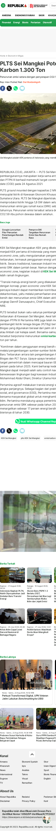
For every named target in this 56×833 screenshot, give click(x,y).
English (47, 778)
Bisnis (25, 22)
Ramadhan (27, 782)
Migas (20, 56)
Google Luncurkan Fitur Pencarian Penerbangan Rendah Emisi (12, 233)
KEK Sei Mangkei (8, 438)
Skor (46, 761)
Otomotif (47, 22)
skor (41, 15)
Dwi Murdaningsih (31, 82)
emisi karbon (50, 438)
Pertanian (35, 22)
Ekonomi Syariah (25, 15)
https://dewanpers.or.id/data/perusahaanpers (24, 817)
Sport (46, 770)
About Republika (8, 796)
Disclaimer (5, 801)
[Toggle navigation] (3, 5)
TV (1, 782)
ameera (6, 15)
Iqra (24, 766)
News (3, 770)
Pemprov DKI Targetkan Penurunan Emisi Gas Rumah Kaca (39, 233)
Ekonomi (12, 56)
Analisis (25, 770)
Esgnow (4, 778)
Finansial (6, 22)
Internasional (6, 774)
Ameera (3, 761)
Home (2, 56)
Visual (25, 778)
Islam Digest (50, 766)
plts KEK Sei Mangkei (30, 438)
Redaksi (26, 796)
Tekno (25, 774)
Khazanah (4, 766)
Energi (16, 22)
